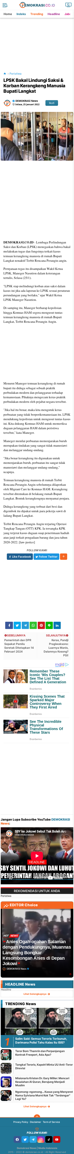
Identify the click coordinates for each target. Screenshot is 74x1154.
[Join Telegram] (33, 1139)
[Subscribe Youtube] (56, 1139)
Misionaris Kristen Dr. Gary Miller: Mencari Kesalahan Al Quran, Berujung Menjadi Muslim (42, 1081)
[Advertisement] (37, 40)
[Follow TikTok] (48, 1139)
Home (8, 14)
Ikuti (51, 103)
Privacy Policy (20, 1121)
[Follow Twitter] (25, 1139)
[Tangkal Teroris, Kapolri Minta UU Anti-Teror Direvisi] (6, 1068)
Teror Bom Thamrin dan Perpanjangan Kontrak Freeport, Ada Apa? (40, 1052)
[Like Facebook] (17, 1139)
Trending (36, 14)
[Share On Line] (49, 625)
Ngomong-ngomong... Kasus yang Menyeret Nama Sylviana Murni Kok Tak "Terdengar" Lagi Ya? (44, 1095)
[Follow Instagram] (41, 1139)
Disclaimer (35, 1121)
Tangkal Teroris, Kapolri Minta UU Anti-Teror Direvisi (44, 1066)
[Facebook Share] (9, 625)
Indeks (21, 14)
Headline (54, 14)
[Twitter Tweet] (17, 625)
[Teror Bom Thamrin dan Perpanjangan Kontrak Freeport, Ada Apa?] (6, 1054)
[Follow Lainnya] (63, 556)
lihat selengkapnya (35, 993)
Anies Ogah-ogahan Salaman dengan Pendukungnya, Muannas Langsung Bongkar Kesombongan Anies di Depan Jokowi (37, 952)
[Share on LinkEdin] (57, 625)
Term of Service (51, 1121)
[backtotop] (37, 1117)
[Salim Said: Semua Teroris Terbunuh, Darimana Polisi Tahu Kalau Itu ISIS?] (37, 1028)
